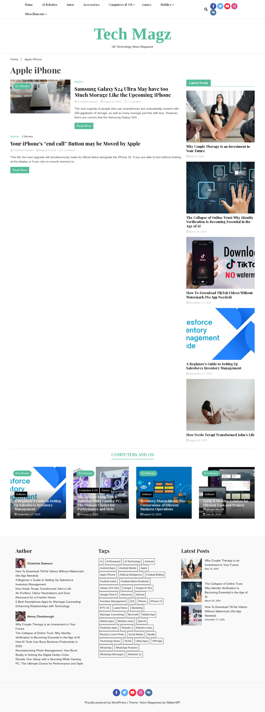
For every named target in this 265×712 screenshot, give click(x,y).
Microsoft (133, 614)
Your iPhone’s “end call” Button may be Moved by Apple (75, 144)
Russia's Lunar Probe (112, 634)
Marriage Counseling (112, 614)
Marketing (137, 607)
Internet (140, 594)
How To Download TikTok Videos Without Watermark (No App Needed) (219, 295)
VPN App (157, 641)
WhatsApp (106, 647)
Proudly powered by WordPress (106, 702)
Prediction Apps (109, 627)
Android (149, 561)
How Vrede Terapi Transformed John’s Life (220, 435)
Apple (144, 568)
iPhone (142, 601)
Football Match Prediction (135, 581)
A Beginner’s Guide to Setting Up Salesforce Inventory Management (213, 366)
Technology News (110, 641)
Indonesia (126, 594)
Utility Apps (142, 641)
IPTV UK (105, 607)
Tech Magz (132, 34)
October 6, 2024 (89, 514)
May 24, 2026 (196, 156)
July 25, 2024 (213, 514)
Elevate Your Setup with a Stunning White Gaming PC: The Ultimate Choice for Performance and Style (99, 503)
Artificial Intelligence (130, 574)
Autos (70, 5)
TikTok (127, 641)
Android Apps (107, 568)
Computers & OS (120, 5)
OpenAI (142, 621)
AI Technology (133, 561)
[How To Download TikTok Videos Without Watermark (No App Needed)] (191, 616)
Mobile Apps (107, 621)
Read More (84, 125)
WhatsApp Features (127, 647)
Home (29, 5)
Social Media (135, 634)
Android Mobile (127, 568)
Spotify (151, 634)
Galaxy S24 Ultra (109, 588)
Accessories (91, 5)
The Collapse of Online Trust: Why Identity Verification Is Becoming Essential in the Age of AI (219, 221)
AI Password (113, 561)
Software (21, 494)
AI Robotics (49, 5)
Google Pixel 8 (108, 594)
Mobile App (148, 614)
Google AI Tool (144, 588)
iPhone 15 (156, 601)
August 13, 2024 (151, 514)
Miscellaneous (34, 14)
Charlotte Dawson (88, 101)
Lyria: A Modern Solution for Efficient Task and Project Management (225, 505)
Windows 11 (135, 654)
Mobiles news (126, 621)
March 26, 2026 (197, 231)
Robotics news (144, 627)
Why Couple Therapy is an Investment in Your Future (218, 148)
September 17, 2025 (200, 373)
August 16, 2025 (197, 440)
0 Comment (134, 101)
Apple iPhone (107, 574)
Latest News (121, 607)
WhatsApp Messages (112, 654)
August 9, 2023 (48, 150)
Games (146, 5)
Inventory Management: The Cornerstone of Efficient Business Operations (162, 505)
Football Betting (155, 574)
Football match (108, 581)
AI (101, 561)
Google (127, 588)
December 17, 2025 (199, 302)
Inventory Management (113, 601)
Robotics (127, 627)
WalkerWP (172, 702)
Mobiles (165, 5)
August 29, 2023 (112, 101)
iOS (132, 601)
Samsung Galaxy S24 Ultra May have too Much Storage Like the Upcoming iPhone (123, 92)
